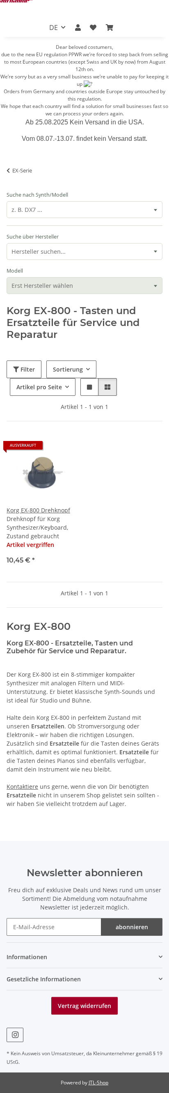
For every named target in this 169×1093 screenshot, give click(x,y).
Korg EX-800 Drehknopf (38, 510)
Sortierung (68, 369)
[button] (78, 27)
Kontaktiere (22, 786)
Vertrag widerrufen (84, 1006)
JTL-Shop (98, 1082)
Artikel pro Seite (39, 387)
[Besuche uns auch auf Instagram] (15, 1035)
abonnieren (132, 927)
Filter (27, 369)
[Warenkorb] (109, 27)
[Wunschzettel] (93, 27)
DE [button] (53, 27)
